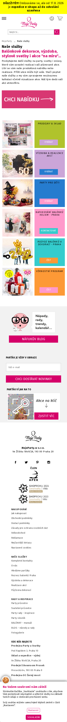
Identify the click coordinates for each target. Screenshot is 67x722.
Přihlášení (51, 18)
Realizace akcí (19, 585)
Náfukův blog (33, 339)
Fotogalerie (17, 632)
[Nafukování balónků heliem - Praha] (17, 223)
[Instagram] (48, 462)
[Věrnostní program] (17, 282)
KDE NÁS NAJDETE (21, 641)
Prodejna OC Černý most (26, 675)
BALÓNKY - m (18, 622)
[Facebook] (15, 462)
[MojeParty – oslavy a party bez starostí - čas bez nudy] (29, 22)
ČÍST (48, 260)
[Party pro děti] (17, 193)
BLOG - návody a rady (23, 627)
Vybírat (48, 142)
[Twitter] (26, 462)
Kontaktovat (48, 230)
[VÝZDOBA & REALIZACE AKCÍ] (17, 164)
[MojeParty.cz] (33, 437)
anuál (29, 622)
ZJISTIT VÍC (46, 416)
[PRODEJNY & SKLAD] (17, 134)
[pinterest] (37, 462)
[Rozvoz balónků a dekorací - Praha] (17, 252)
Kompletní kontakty (22, 560)
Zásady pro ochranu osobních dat (29, 528)
